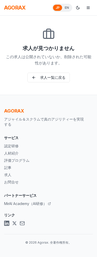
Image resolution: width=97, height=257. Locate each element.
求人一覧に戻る (52, 77)
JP (57, 8)
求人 (7, 175)
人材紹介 (11, 153)
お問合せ (11, 182)
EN (67, 8)
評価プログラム (16, 160)
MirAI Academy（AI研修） (25, 203)
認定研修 (11, 146)
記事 (7, 167)
